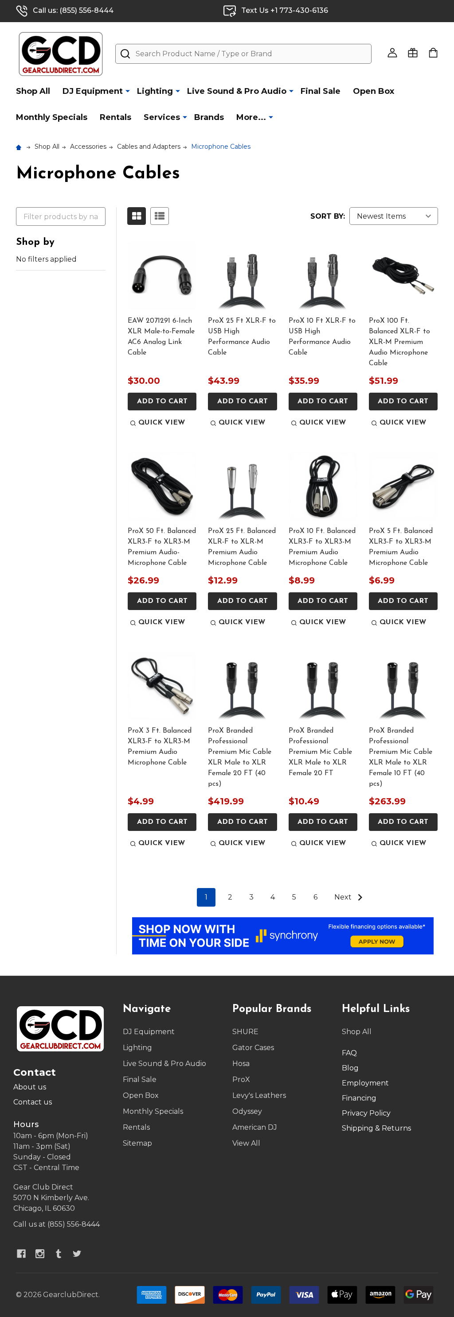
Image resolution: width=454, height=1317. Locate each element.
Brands (209, 117)
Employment (365, 1083)
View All (246, 1143)
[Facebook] (21, 1254)
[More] (127, 90)
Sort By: (327, 216)
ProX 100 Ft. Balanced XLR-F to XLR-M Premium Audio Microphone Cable (399, 342)
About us (29, 1087)
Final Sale (320, 91)
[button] (283, 935)
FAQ (349, 1053)
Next (343, 897)
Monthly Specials (51, 117)
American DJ (254, 1127)
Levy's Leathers (259, 1095)
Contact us (32, 1102)
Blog (350, 1068)
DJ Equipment (93, 91)
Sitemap (137, 1143)
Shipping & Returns (376, 1128)
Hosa (241, 1063)
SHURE (245, 1031)
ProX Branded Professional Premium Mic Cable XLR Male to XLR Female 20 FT (320, 752)
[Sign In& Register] (392, 53)
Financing (359, 1098)
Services (162, 117)
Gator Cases (253, 1047)
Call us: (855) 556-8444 (73, 10)
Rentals (115, 117)
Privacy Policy (366, 1113)
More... (251, 117)
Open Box (373, 91)
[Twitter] (77, 1254)
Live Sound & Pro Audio (236, 91)
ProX (241, 1079)
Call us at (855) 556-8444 (56, 1224)
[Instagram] (40, 1254)
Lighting (155, 91)
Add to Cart (162, 401)
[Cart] (433, 53)
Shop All (33, 91)
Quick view (161, 422)
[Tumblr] (59, 1254)
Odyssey (247, 1111)
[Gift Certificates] (413, 53)
